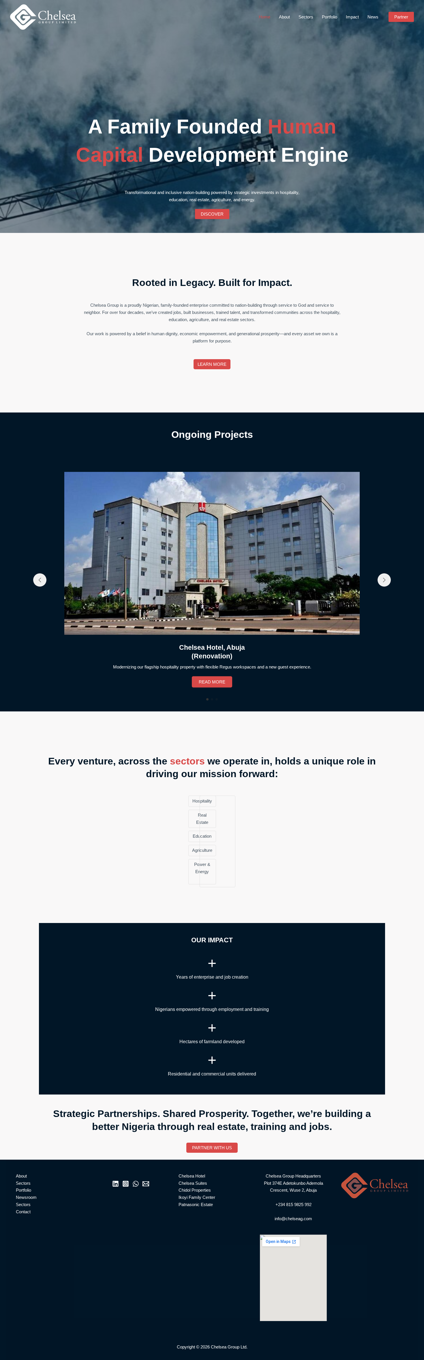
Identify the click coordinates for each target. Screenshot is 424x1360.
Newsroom (26, 1197)
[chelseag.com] (43, 16)
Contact (23, 1211)
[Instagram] (125, 1183)
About (284, 16)
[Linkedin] (115, 1183)
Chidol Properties (195, 1190)
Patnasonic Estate (196, 1204)
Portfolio (329, 16)
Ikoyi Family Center (197, 1197)
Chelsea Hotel (192, 1175)
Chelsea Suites (193, 1183)
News (372, 16)
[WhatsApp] (135, 1183)
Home (264, 16)
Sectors (306, 16)
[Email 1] (145, 1183)
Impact (352, 16)
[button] (401, 17)
